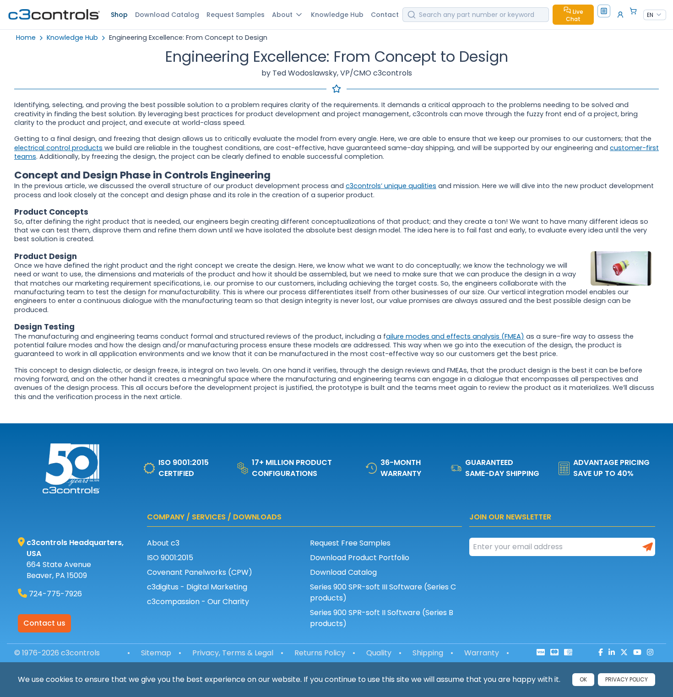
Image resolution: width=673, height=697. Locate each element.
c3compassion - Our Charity (198, 601)
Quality (378, 653)
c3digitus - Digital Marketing (197, 587)
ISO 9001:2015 (170, 557)
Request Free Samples (350, 543)
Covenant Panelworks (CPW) (199, 572)
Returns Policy (319, 653)
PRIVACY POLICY (626, 679)
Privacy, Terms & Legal (232, 653)
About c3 (163, 543)
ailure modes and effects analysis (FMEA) (455, 336)
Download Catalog (343, 572)
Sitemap (156, 653)
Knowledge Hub (72, 37)
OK (583, 679)
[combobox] (654, 15)
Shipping (427, 653)
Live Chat (574, 15)
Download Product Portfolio (359, 557)
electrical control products (58, 147)
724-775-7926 (55, 594)
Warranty (481, 653)
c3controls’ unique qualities (391, 185)
